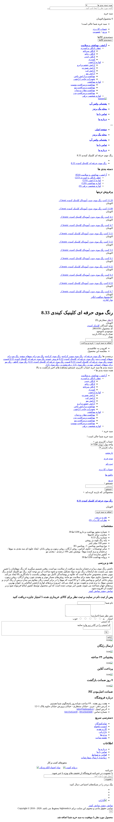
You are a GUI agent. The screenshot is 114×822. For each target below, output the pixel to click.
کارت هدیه (102, 729)
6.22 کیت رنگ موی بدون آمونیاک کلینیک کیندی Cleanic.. (86, 266)
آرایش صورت (88, 68)
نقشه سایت (101, 737)
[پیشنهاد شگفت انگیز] (102, 297)
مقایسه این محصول (97, 351)
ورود (104, 32)
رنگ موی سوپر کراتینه (72, 356)
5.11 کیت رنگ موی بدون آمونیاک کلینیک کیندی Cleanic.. (86, 233)
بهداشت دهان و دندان (84, 90)
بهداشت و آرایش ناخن (84, 76)
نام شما (109, 603)
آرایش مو (90, 73)
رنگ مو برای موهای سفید (32, 356)
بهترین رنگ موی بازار (82, 364)
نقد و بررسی (101, 517)
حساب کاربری (100, 29)
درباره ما (102, 749)
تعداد (110, 337)
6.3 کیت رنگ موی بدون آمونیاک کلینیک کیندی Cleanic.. (86, 275)
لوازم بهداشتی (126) (91, 183)
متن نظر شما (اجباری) (102, 615)
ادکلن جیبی (89, 56)
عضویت (96, 32)
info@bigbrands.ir (85, 709)
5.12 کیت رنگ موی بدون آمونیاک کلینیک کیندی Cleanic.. (86, 242)
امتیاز (110, 618)
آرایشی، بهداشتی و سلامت (94, 375)
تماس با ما (102, 752)
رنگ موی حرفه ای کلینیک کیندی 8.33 (89, 163)
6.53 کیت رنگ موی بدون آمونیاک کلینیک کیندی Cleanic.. (86, 283)
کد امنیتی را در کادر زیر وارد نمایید (93, 625)
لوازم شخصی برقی (91, 96)
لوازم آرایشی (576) (92, 180)
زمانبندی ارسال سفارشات (94, 757)
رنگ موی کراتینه (53, 356)
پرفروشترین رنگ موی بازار (58, 364)
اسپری (91, 59)
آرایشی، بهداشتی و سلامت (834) (91, 175)
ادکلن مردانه (89, 51)
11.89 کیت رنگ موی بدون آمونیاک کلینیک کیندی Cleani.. (86, 208)
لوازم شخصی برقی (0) (90, 186)
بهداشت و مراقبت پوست (83, 84)
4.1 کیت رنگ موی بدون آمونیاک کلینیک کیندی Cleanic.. (86, 217)
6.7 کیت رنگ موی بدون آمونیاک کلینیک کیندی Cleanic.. (86, 291)
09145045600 (85, 712)
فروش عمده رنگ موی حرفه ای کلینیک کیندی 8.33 (34, 359)
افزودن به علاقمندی (97, 348)
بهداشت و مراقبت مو (84, 87)
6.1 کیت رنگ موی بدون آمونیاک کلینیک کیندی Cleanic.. (86, 258)
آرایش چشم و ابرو (86, 65)
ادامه (109, 637)
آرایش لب (90, 70)
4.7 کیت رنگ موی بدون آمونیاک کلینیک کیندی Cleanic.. (86, 225)
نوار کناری (108, 300)
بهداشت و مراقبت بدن (84, 93)
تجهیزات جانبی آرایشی (84, 79)
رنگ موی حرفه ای (93, 356)
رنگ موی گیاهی (20, 362)
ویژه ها (103, 735)
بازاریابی (103, 732)
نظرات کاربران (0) (98, 520)
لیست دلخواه (100, 726)
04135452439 (70, 712)
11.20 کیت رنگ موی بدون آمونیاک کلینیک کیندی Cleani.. (86, 200)
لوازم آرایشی (94, 62)
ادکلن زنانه (90, 54)
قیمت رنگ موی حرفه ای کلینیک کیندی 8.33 (49, 362)
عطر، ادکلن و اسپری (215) (88, 177)
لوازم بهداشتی (94, 82)
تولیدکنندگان (101, 723)
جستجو (109, 489)
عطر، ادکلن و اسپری (91, 48)
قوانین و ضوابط (99, 755)
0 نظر (110, 320)
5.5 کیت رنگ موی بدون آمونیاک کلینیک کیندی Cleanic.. (86, 250)
